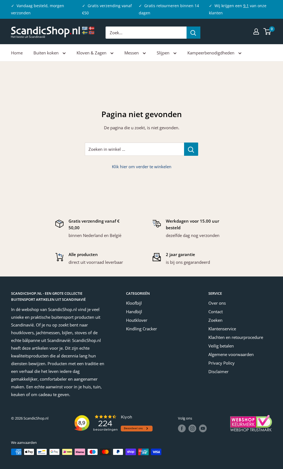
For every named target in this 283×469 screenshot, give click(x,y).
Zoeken (215, 320)
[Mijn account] (256, 31)
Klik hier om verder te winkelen (141, 166)
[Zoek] (193, 33)
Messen (132, 53)
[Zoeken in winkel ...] (191, 149)
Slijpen (164, 53)
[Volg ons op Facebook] (182, 428)
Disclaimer (218, 371)
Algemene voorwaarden (231, 354)
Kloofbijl (134, 303)
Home (17, 53)
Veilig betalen (221, 346)
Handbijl (134, 311)
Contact (215, 311)
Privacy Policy (221, 363)
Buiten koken (46, 53)
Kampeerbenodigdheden (211, 53)
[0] (267, 31)
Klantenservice (222, 328)
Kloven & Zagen (92, 53)
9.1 (246, 5)
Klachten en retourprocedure (235, 337)
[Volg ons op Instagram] (192, 428)
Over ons (217, 303)
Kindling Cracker (141, 328)
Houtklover (136, 320)
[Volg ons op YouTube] (203, 428)
